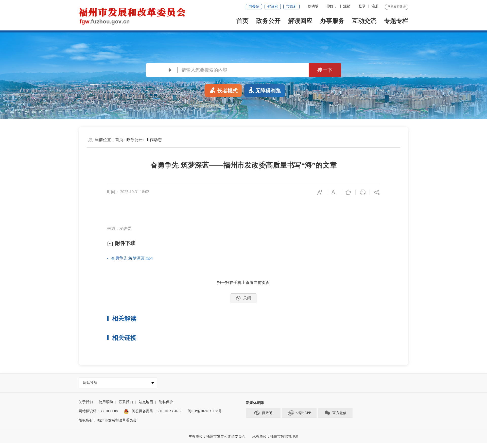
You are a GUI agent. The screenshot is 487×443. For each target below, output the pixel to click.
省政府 (272, 6)
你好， (331, 6)
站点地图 (146, 402)
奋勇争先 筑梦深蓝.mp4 (132, 258)
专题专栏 (396, 21)
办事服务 (332, 21)
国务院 (254, 6)
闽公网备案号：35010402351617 (157, 411)
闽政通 (267, 413)
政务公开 (268, 21)
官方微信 (339, 413)
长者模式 (227, 90)
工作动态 (154, 140)
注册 (375, 6)
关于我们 (86, 402)
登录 (362, 6)
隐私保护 (166, 402)
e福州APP (303, 413)
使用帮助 (106, 402)
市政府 (291, 6)
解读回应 (300, 21)
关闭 (247, 298)
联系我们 (126, 402)
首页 (242, 21)
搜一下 (325, 70)
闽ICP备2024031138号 (205, 411)
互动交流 (364, 21)
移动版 (313, 6)
